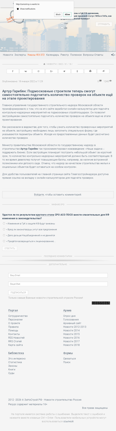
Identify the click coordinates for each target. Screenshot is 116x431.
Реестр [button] (65, 54)
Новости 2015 (71, 334)
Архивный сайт (72, 323)
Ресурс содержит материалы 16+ (27, 404)
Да (65, 28)
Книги (11, 369)
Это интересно (17, 358)
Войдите (39, 194)
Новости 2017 (71, 341)
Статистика (15, 362)
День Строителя (27, 35)
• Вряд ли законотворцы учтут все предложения (31, 229)
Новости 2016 (71, 337)
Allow (67, 14)
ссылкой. (68, 421)
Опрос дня (69, 316)
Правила (13, 326)
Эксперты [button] (20, 54)
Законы (12, 365)
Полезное (76, 54)
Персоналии (15, 319)
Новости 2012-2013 (74, 326)
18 (70, 64)
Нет (66, 23)
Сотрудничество (18, 316)
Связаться (69, 358)
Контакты (14, 334)
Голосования (71, 319)
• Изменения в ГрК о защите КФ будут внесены (30, 223)
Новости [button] (8, 54)
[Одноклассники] (77, 71)
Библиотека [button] (16, 353)
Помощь (13, 330)
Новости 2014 (71, 330)
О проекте (14, 323)
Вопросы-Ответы (93, 54)
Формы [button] (68, 353)
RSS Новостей (16, 337)
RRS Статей (15, 341)
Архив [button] (67, 310)
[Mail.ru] (38, 71)
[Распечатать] (90, 71)
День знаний (27, 44)
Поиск (66, 362)
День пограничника (25, 31)
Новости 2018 (71, 345)
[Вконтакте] (25, 71)
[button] (113, 55)
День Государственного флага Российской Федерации (47, 39)
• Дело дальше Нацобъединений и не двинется (30, 235)
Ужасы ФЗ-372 (36, 54)
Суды (11, 373)
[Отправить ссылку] (103, 71)
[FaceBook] (13, 71)
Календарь (52, 54)
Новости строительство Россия (62, 399)
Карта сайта (15, 345)
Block (58, 14)
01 (66, 64)
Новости (51, 64)
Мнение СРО (58, 204)
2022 (60, 64)
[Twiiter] (64, 71)
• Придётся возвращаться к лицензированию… (31, 241)
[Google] (51, 71)
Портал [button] (13, 310)
